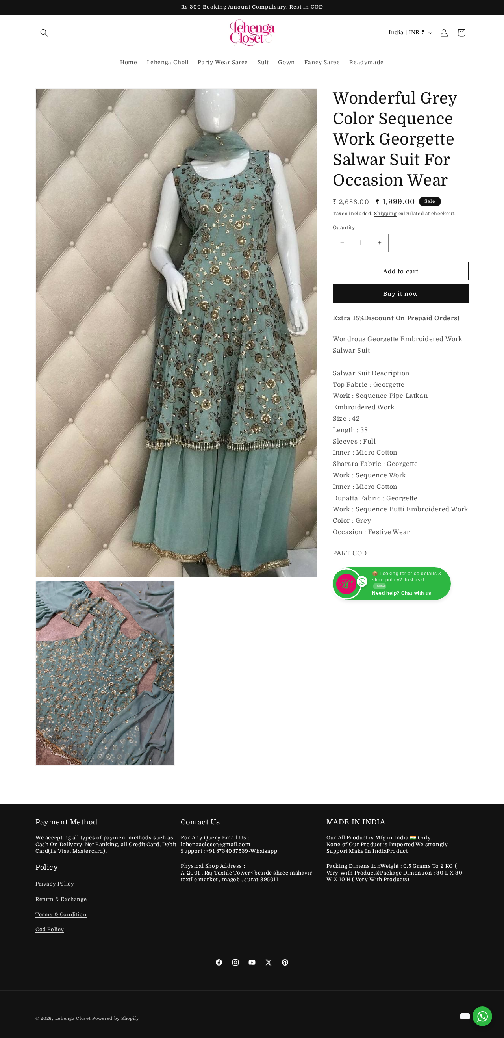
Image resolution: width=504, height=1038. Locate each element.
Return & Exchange (61, 899)
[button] (44, 32)
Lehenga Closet (73, 1018)
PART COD (350, 553)
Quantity (344, 227)
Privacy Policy (54, 884)
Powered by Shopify (115, 1018)
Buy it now (400, 293)
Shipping (385, 213)
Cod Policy (49, 930)
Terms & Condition (61, 914)
